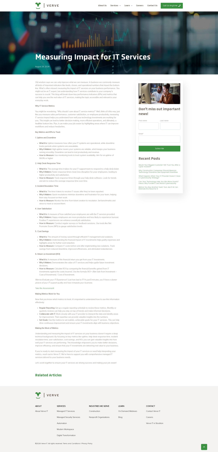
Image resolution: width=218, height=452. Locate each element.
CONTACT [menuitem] (150, 406)
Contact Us (152, 6)
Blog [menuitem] (120, 417)
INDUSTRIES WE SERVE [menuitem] (99, 406)
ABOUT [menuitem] (38, 406)
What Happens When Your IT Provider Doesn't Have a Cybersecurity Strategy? (159, 177)
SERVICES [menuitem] (61, 406)
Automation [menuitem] (62, 423)
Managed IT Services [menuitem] (66, 411)
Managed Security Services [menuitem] (68, 417)
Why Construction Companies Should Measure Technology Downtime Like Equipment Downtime (158, 171)
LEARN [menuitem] (121, 406)
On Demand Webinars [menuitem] (127, 411)
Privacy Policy (87, 443)
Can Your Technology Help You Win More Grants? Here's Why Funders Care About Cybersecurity (158, 182)
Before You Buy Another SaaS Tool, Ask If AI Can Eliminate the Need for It (158, 188)
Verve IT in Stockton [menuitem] (154, 423)
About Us (102, 6)
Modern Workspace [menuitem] (65, 429)
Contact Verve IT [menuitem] (153, 411)
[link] (47, 6)
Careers (139, 6)
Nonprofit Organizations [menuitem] (99, 417)
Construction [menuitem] (94, 411)
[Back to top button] (204, 447)
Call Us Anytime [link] (170, 6)
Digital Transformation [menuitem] (66, 435)
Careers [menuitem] (149, 417)
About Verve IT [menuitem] (41, 411)
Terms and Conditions (71, 443)
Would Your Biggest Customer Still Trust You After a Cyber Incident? (159, 166)
